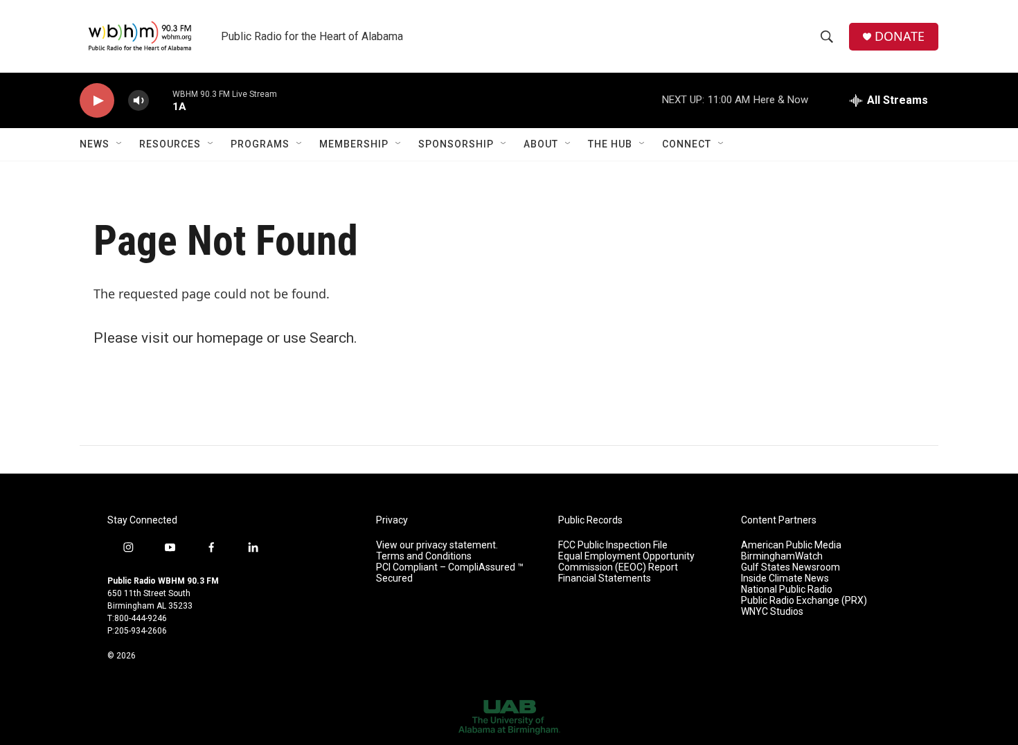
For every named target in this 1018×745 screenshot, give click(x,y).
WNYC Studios (772, 612)
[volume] (138, 100)
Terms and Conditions (424, 556)
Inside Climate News (785, 578)
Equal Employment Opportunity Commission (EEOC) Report (626, 562)
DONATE (900, 36)
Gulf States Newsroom (790, 567)
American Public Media (791, 545)
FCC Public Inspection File (613, 545)
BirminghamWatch (782, 556)
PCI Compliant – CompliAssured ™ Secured (450, 573)
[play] (97, 101)
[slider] (161, 100)
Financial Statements (604, 578)
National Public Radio (786, 589)
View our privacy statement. (437, 545)
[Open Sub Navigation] (119, 144)
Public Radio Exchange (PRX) (804, 600)
